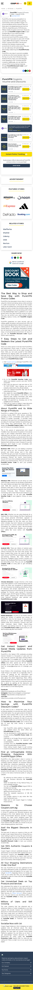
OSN (5, 240)
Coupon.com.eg (11, 362)
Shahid (6, 233)
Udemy (6, 236)
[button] (11, 91)
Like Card (7, 247)
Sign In (19, 130)
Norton (6, 243)
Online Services (17, 893)
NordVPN (8, 873)
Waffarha (7, 229)
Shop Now (17, 988)
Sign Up (10, 129)
